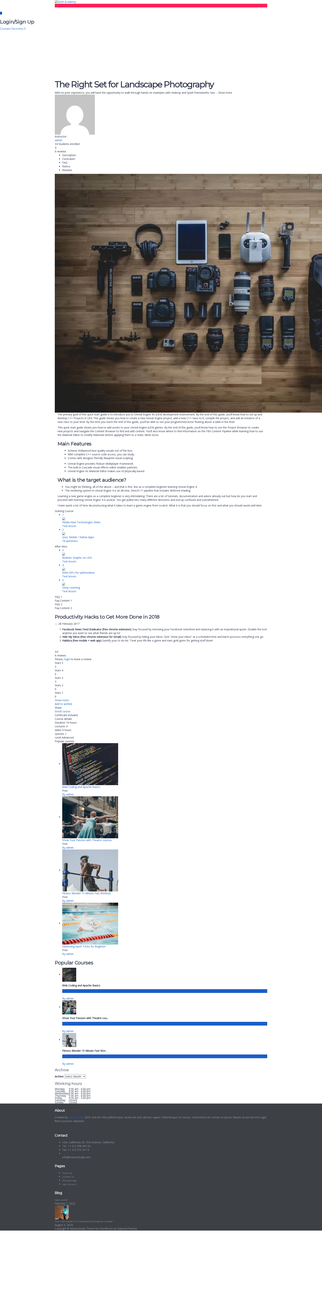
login (67, 659)
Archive (59, 1076)
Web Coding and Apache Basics (81, 787)
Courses (5, 28)
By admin (68, 794)
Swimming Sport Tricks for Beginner (84, 946)
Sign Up (21, 1310)
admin (58, 140)
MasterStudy (76, 1117)
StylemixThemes (127, 1228)
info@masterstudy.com (76, 1157)
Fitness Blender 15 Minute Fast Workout (86, 893)
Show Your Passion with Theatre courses (87, 840)
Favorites (18, 28)
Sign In (30, 1310)
